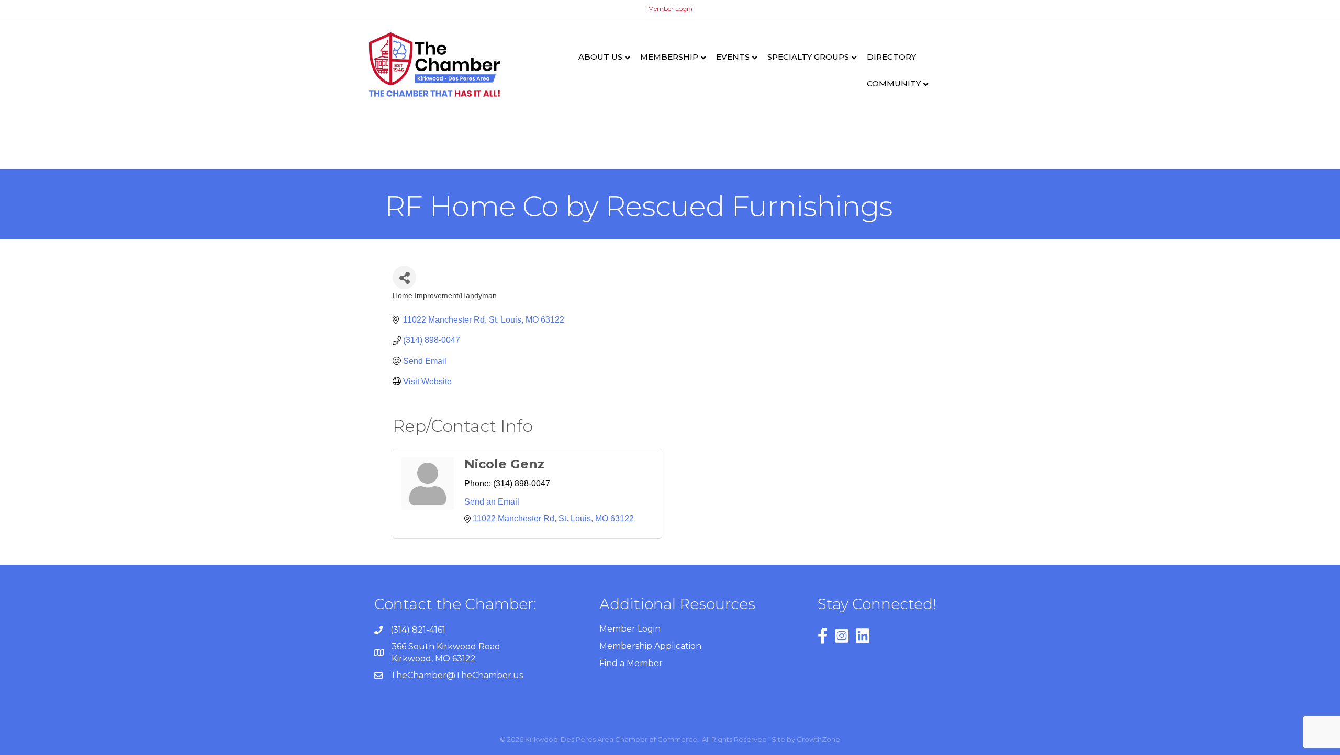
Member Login (670, 9)
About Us (600, 57)
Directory (891, 57)
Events (733, 57)
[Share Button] (404, 277)
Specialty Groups (808, 57)
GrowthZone (818, 739)
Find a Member (631, 663)
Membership (669, 57)
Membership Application (650, 646)
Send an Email (491, 501)
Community (894, 83)
